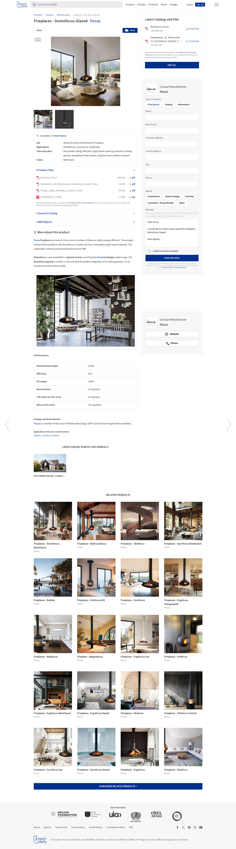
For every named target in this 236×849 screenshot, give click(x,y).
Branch (148, 191)
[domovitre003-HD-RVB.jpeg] (43, 119)
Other (182, 203)
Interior (55, 435)
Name (148, 111)
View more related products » (118, 786)
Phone (148, 177)
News (164, 4)
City (147, 164)
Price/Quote (153, 104)
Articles (141, 4)
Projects (130, 4)
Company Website (154, 137)
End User (189, 196)
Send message (172, 258)
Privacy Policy (87, 203)
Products (153, 4)
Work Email (151, 124)
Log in (190, 4)
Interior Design (172, 196)
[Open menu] (216, 4)
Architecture (154, 196)
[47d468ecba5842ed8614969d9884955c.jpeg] (64, 119)
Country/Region (153, 151)
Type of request (153, 99)
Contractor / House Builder (161, 203)
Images (174, 4)
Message (149, 209)
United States (59, 136)
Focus (95, 21)
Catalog (168, 104)
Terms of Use (75, 203)
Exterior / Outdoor (42, 435)
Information (184, 104)
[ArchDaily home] (22, 4)
